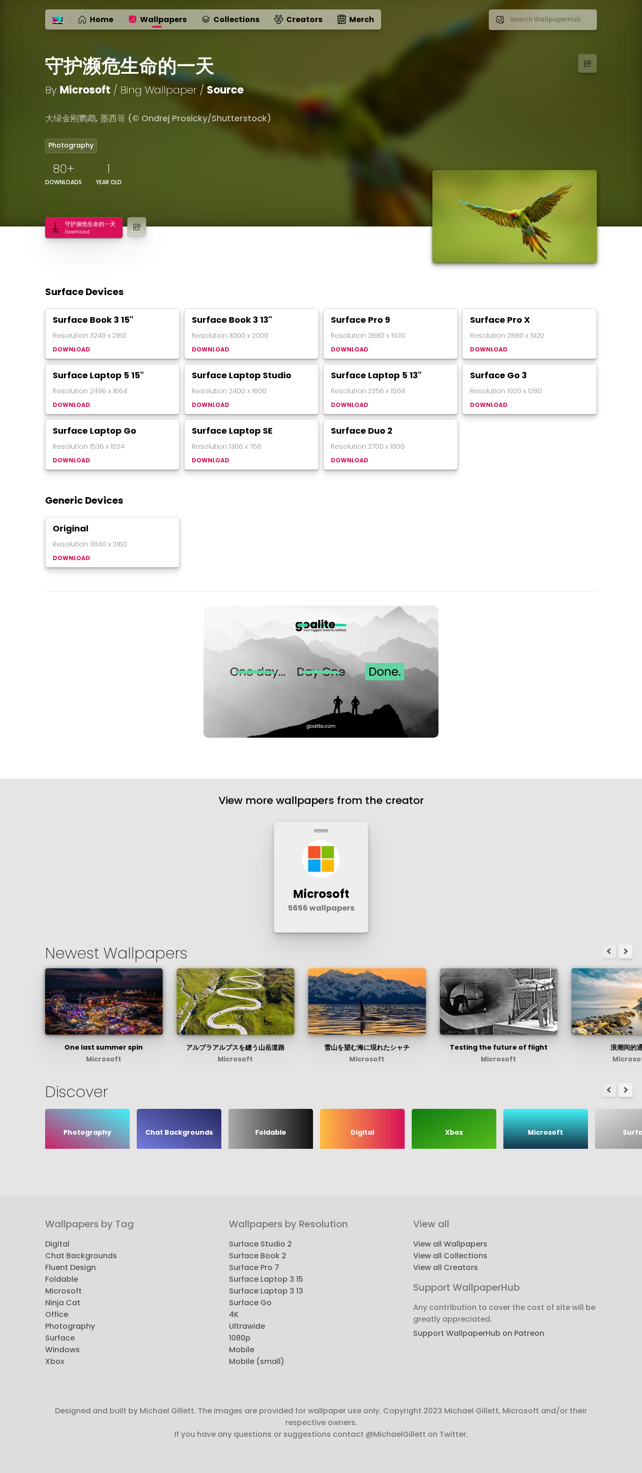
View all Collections (450, 1255)
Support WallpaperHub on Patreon (478, 1333)
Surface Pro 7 (254, 1267)
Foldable (61, 1279)
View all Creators (445, 1267)
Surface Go (250, 1302)
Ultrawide (247, 1326)
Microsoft (85, 90)
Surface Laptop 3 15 (266, 1279)
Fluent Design (70, 1267)
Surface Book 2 (257, 1255)
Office (56, 1314)
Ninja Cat (62, 1302)
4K (234, 1314)
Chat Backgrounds (81, 1255)
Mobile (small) (256, 1361)
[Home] (57, 20)
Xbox (54, 1361)
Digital (57, 1244)
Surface (60, 1338)
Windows (62, 1349)
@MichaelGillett (396, 1434)
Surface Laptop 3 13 (266, 1291)
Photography (71, 145)
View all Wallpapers (450, 1244)
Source (225, 90)
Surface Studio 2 (260, 1244)
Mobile (241, 1349)
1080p (240, 1338)
